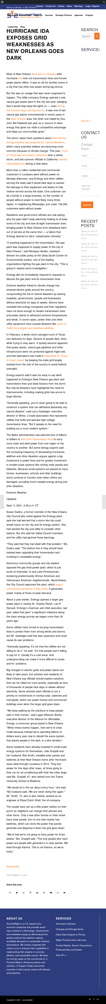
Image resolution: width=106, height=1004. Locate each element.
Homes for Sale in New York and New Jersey (89, 235)
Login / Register (92, 6)
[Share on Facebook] (10, 893)
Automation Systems (86, 57)
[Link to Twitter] (90, 999)
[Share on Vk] (51, 893)
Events (61, 6)
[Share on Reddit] (57, 893)
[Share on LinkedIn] (37, 893)
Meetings (79, 6)
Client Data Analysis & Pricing (90, 76)
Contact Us (51, 6)
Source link (12, 866)
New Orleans (18, 119)
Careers (39, 6)
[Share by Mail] (64, 893)
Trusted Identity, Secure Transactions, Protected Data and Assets (88, 107)
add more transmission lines (37, 439)
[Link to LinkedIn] (98, 999)
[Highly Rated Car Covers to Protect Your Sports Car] (104, 502)
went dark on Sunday (44, 74)
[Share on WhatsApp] (23, 893)
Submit (87, 205)
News (69, 6)
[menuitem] (2, 2)
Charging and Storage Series (88, 67)
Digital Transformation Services (88, 88)
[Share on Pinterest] (30, 893)
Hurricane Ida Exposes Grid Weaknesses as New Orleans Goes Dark (35, 44)
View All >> (86, 120)
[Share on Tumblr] (44, 893)
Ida (20, 78)
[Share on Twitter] (17, 893)
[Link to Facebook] (94, 999)
